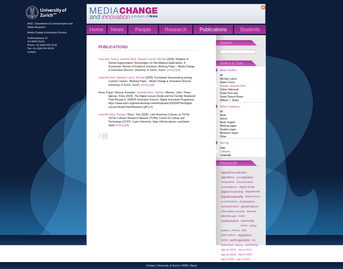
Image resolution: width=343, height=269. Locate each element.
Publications (213, 29)
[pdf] (177, 69)
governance (249, 206)
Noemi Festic (227, 82)
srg (253, 240)
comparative (227, 182)
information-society (233, 211)
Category (225, 151)
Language (225, 154)
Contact (31, 52)
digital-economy (232, 191)
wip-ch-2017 (245, 254)
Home (96, 29)
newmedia (247, 220)
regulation (245, 235)
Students (250, 29)
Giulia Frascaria (229, 93)
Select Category (230, 106)
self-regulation (240, 240)
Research (176, 29)
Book (223, 115)
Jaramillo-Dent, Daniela (133, 59)
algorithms (227, 177)
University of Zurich (168, 265)
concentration (244, 181)
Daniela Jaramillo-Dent (233, 85)
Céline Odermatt (229, 89)
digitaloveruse (252, 196)
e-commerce (229, 201)
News (117, 29)
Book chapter (227, 122)
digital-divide (247, 186)
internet (251, 211)
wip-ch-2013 (245, 249)
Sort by (224, 142)
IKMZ (185, 265)
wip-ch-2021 (228, 259)
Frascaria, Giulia (107, 59)
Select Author (228, 70)
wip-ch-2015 (228, 254)
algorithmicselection (234, 172)
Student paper (228, 129)
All (221, 75)
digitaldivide (252, 191)
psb (244, 230)
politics (225, 230)
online (244, 225)
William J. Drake (229, 100)
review (224, 240)
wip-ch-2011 (228, 249)
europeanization (230, 206)
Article (223, 118)
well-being (251, 244)
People (143, 29)
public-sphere (228, 235)
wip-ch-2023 (243, 259)
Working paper (228, 125)
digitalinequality (232, 196)
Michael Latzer (228, 78)
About (193, 265)
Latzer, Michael (157, 59)
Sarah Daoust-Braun (231, 96)
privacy (235, 230)
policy (253, 225)
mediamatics (230, 221)
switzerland (227, 245)
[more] (170, 69)
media (241, 216)
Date (222, 147)
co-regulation (244, 177)
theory (239, 245)
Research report (229, 132)
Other (223, 136)
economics (247, 201)
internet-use (228, 216)
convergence (229, 186)
